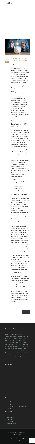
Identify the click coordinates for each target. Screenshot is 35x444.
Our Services (10, 421)
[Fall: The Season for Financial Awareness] (17, 47)
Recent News (10, 417)
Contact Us (10, 419)
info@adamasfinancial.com (14, 404)
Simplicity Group (17, 434)
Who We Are (10, 415)
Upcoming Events (11, 423)
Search (26, 312)
